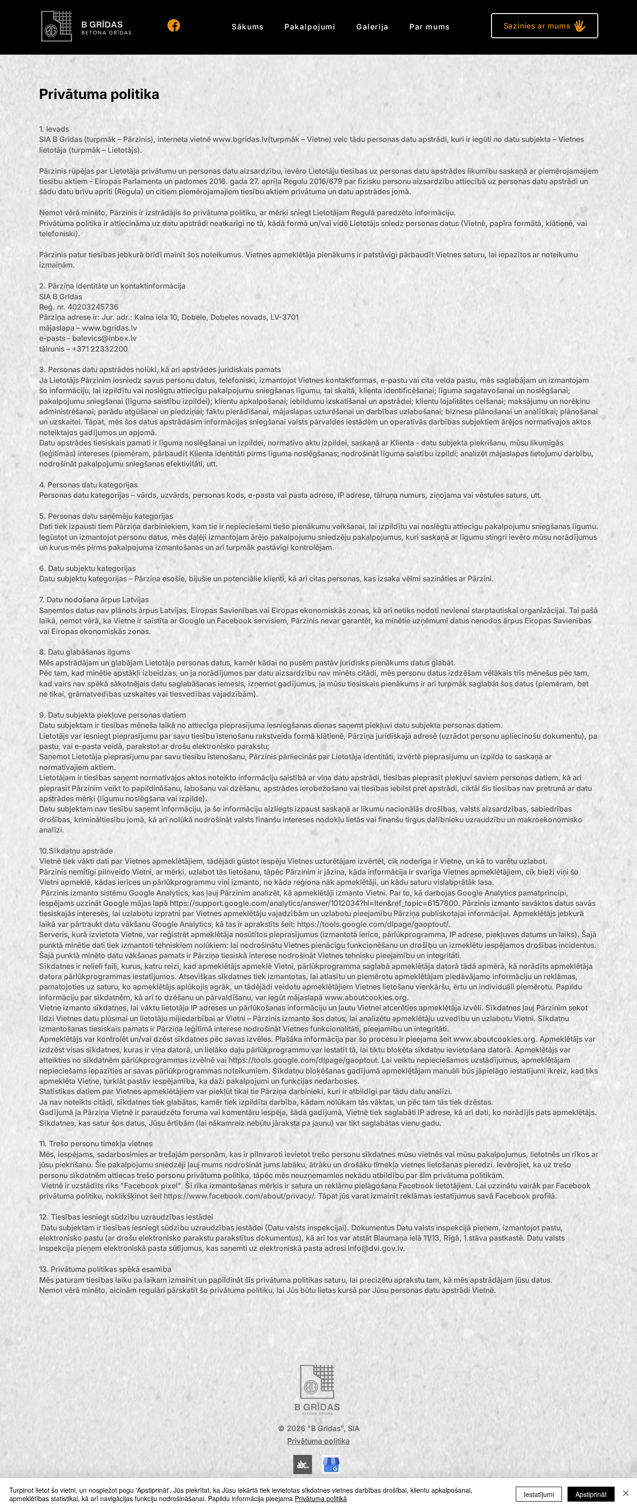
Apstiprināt (591, 1494)
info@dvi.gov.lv (375, 1248)
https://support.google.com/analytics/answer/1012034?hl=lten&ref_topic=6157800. (315, 903)
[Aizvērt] (625, 1494)
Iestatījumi (539, 1494)
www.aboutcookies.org (366, 997)
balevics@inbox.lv (104, 338)
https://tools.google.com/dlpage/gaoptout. (304, 1060)
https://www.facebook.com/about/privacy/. (240, 1195)
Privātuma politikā (321, 1498)
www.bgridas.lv (240, 139)
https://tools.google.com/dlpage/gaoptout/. (373, 924)
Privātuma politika (318, 1441)
